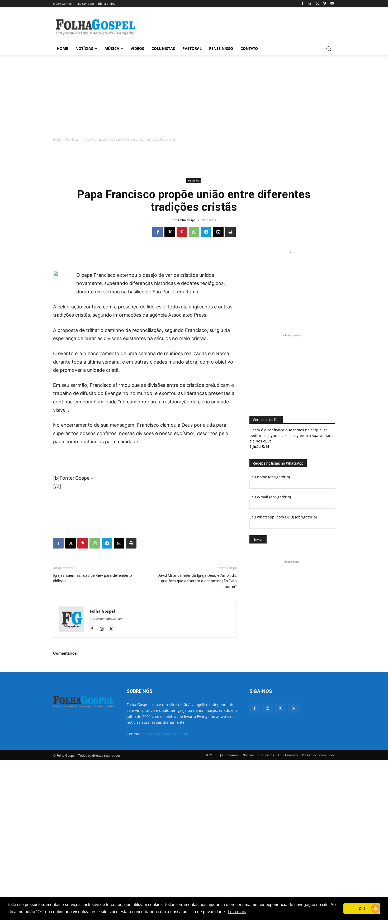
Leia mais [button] (237, 911)
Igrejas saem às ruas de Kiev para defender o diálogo (92, 578)
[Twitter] (280, 708)
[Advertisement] (234, 27)
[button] (328, 48)
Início (57, 139)
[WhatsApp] (194, 232)
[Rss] (293, 708)
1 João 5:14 (259, 446)
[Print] (230, 232)
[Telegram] (206, 232)
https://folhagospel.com (107, 619)
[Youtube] (332, 4)
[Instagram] (310, 4)
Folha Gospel (187, 220)
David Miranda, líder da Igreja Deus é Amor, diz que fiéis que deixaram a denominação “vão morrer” (197, 581)
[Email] (218, 232)
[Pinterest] (182, 232)
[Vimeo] (324, 4)
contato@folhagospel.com (165, 733)
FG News (72, 139)
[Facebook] (303, 4)
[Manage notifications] (375, 908)
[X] (317, 4)
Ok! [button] (362, 909)
